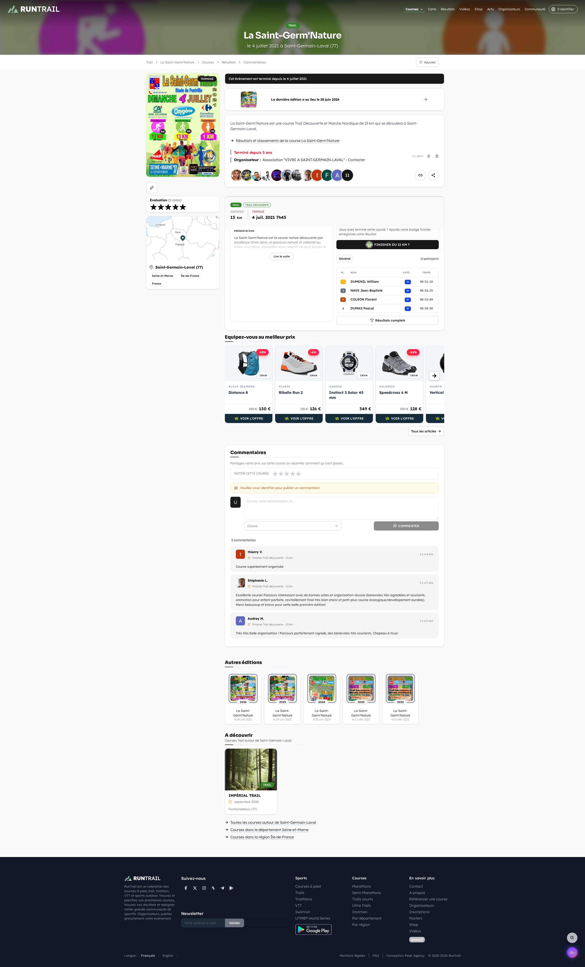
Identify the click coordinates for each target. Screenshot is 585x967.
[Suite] (434, 375)
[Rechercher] (572, 937)
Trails (299, 892)
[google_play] (231, 888)
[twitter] (194, 888)
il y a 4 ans (426, 554)
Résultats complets (390, 320)
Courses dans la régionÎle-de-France (262, 837)
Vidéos (464, 9)
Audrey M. (256, 619)
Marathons (361, 886)
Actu (490, 9)
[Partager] (433, 175)
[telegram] (222, 888)
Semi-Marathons (366, 892)
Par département (367, 918)
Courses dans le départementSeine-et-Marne (269, 829)
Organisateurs (509, 9)
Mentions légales (352, 956)
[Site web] (151, 187)
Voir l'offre (251, 418)
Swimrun (302, 912)
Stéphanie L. (258, 580)
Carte (432, 9)
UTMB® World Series (312, 918)
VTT (298, 905)
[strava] (213, 888)
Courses (412, 9)
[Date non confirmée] (230, 802)
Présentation (244, 231)
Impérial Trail (245, 795)
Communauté (535, 9)
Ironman (359, 912)
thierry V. (255, 552)
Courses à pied (308, 886)
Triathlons (303, 899)
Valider (234, 923)
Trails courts (362, 899)
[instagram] (204, 888)
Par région (361, 924)
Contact (416, 886)
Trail (149, 62)
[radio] (153, 207)
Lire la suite (282, 256)
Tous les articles (423, 431)
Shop (479, 9)
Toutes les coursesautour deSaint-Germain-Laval (273, 822)
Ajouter (430, 62)
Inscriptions (419, 912)
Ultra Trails (361, 905)
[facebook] (185, 888)
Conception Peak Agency (405, 956)
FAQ (376, 956)
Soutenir (417, 939)
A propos (417, 892)
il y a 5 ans (426, 582)
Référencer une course (428, 899)
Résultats (448, 9)
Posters (415, 918)
